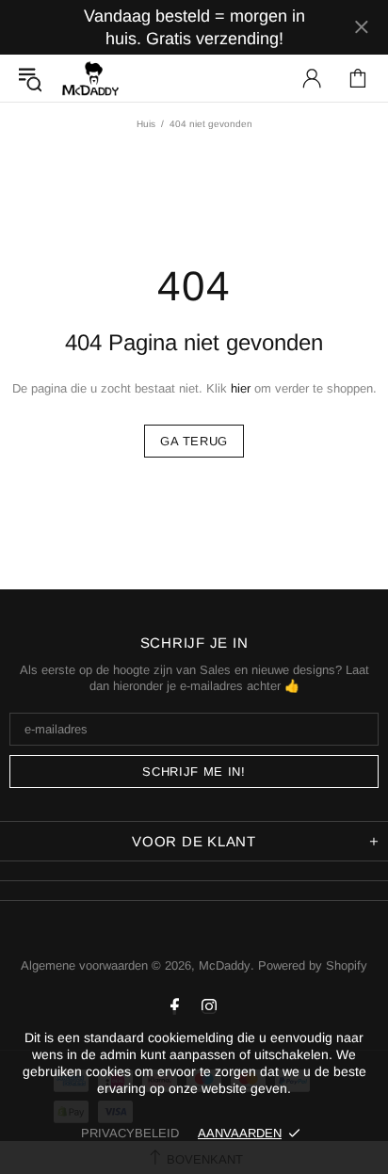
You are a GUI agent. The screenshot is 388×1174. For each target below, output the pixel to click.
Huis (146, 124)
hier (241, 388)
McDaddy (90, 78)
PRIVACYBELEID (130, 1133)
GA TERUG (194, 441)
